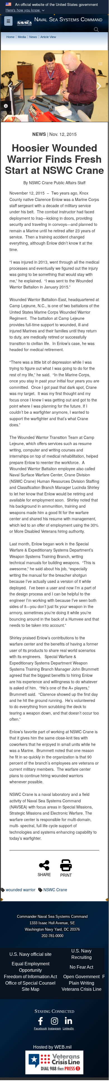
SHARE (44, 874)
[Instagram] (54, 1022)
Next (98, 86)
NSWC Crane (55, 889)
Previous (10, 86)
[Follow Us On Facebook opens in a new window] (40, 1022)
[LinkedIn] (68, 1022)
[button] (26, 10)
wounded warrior (20, 889)
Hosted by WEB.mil (52, 1047)
